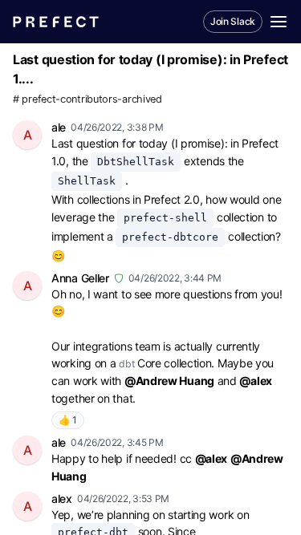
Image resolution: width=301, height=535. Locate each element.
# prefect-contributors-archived (87, 99)
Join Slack (232, 21)
